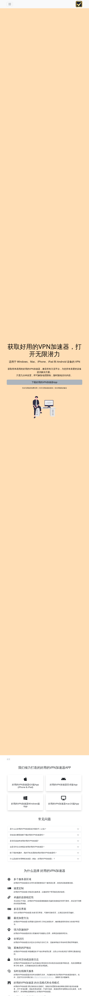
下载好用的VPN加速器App (44, 382)
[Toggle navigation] (10, 4)
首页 (8, 759)
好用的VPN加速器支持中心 (43, 977)
